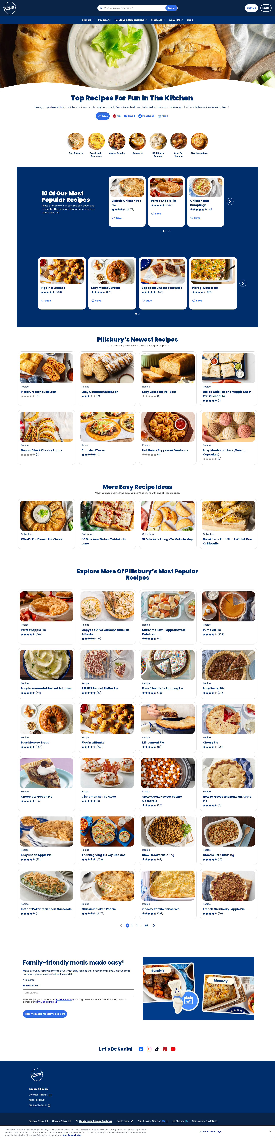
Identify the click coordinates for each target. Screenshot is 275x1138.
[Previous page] (122, 926)
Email (131, 116)
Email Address (31, 985)
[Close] (270, 1131)
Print (165, 116)
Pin (119, 116)
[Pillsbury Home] (9, 8)
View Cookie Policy (72, 1135)
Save (105, 116)
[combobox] (133, 8)
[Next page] (153, 926)
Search (171, 8)
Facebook (148, 116)
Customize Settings (210, 1131)
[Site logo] (37, 1075)
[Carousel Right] (230, 201)
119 (146, 925)
